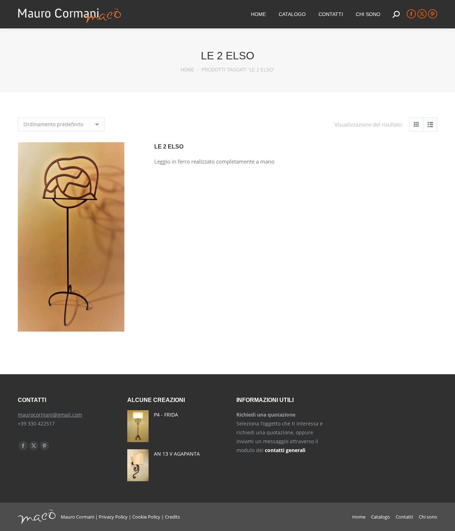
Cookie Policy (146, 517)
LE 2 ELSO (168, 147)
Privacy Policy (113, 517)
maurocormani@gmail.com (50, 414)
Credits (172, 517)
